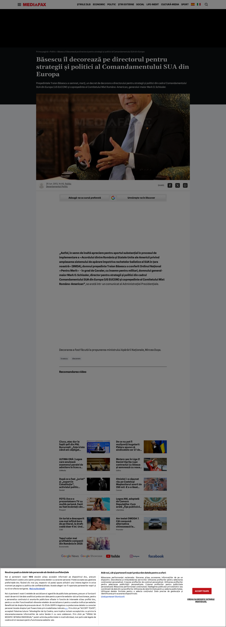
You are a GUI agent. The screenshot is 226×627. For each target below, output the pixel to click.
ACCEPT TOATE (202, 591)
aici (66, 608)
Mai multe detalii (37, 589)
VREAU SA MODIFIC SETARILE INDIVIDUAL (200, 600)
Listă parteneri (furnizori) (113, 597)
